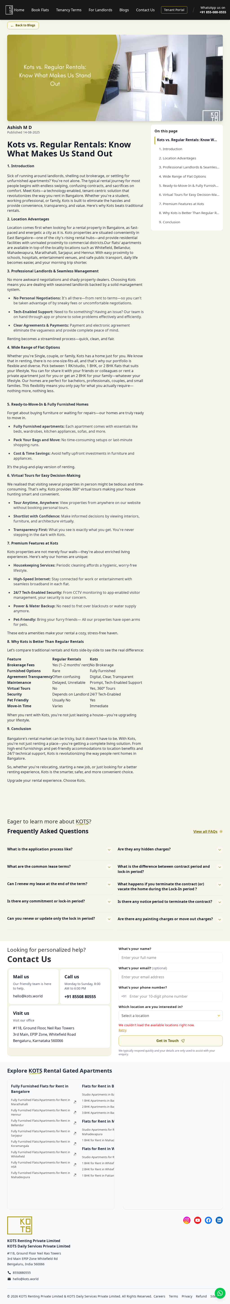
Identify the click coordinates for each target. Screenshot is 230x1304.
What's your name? (135, 948)
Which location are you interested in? (151, 1006)
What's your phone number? (143, 987)
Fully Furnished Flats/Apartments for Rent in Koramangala (40, 1143)
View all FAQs (205, 831)
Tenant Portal (174, 10)
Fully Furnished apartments (38, 426)
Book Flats (40, 9)
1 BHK (92, 365)
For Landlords (100, 9)
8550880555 (22, 1272)
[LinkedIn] (219, 1220)
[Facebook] (208, 1220)
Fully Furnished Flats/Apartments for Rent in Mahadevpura (40, 1175)
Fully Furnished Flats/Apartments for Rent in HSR (40, 1164)
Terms (173, 1296)
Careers (159, 1296)
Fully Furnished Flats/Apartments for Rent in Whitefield (40, 1154)
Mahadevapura (20, 252)
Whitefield (103, 247)
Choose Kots (74, 780)
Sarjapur (65, 252)
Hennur (87, 252)
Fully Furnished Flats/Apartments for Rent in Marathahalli (40, 1102)
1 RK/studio (75, 365)
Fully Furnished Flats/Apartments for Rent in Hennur (40, 1112)
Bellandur (122, 247)
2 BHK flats (112, 365)
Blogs (124, 9)
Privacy (187, 1296)
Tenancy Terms (69, 9)
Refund (201, 1296)
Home (19, 9)
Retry (122, 1030)
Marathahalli (45, 252)
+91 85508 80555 (80, 996)
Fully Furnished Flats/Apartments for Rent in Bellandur (40, 1123)
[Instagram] (186, 1220)
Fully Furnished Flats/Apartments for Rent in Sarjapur (40, 1133)
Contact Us (145, 9)
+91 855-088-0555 (213, 12)
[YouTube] (197, 1220)
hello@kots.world (28, 996)
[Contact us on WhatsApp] (220, 1293)
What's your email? (143, 968)
